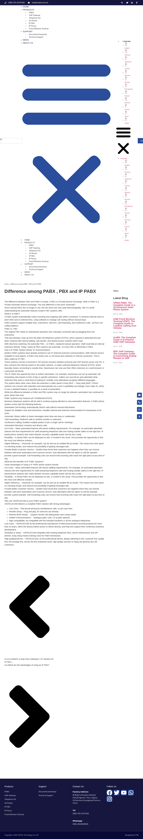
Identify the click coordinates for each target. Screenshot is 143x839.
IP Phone (32, 26)
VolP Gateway (34, 15)
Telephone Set (34, 18)
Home (6, 284)
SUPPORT (28, 31)
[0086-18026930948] (139, 409)
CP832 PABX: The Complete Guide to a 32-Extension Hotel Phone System (124, 306)
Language (126, 41)
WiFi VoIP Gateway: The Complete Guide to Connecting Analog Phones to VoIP (124, 354)
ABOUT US (28, 43)
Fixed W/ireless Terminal (38, 29)
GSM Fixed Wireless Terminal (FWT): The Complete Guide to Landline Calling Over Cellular (124, 323)
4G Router (33, 21)
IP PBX (32, 23)
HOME (27, 240)
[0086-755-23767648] (139, 402)
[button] (122, 2)
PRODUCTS (28, 10)
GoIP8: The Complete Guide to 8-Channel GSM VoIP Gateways (124, 339)
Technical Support (36, 37)
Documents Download (38, 34)
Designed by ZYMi (132, 835)
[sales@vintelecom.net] (139, 395)
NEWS (27, 272)
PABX (31, 13)
